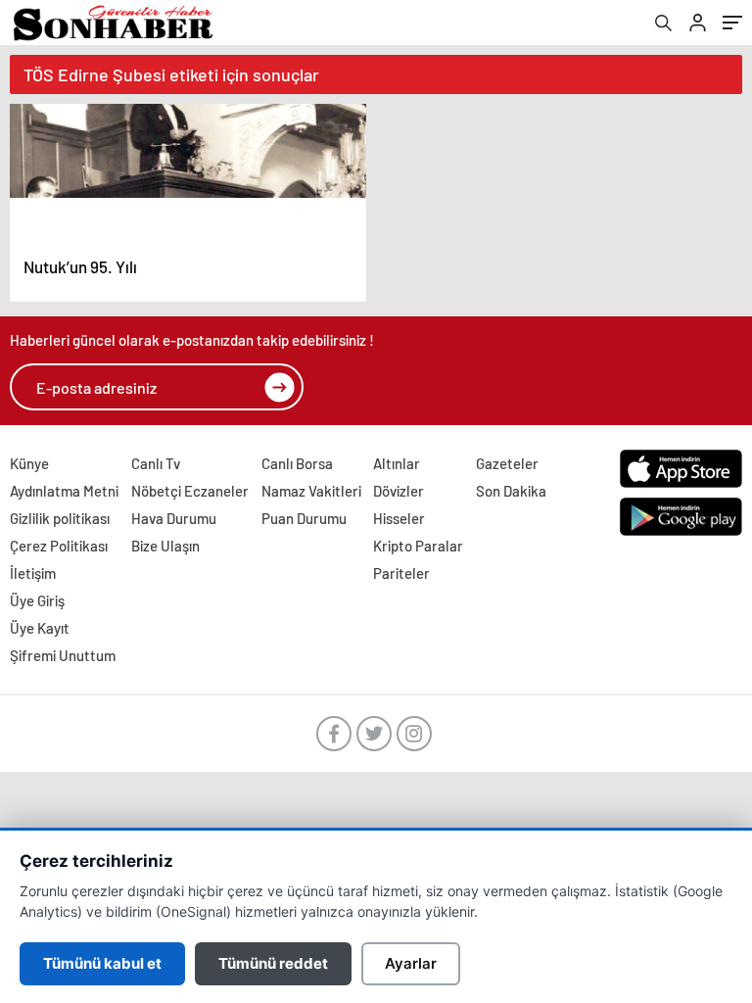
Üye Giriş (37, 600)
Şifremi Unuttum (63, 655)
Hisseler (399, 518)
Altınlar (396, 463)
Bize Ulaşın (165, 545)
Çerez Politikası (59, 545)
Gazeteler (507, 463)
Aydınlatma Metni (64, 491)
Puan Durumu (304, 518)
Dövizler (398, 491)
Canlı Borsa (297, 463)
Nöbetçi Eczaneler (190, 491)
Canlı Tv (155, 463)
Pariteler (401, 573)
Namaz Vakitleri (311, 491)
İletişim (33, 573)
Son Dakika (511, 491)
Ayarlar (411, 963)
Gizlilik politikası (60, 518)
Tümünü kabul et (102, 963)
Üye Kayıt (40, 628)
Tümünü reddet (273, 963)
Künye (29, 463)
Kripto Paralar (418, 545)
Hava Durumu (173, 518)
